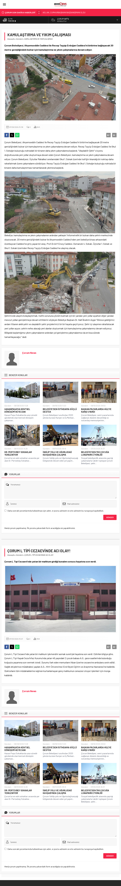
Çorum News (29, 352)
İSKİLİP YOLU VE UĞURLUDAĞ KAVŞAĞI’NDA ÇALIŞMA (57, 453)
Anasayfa (11, 39)
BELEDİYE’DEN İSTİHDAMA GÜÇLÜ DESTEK (60, 410)
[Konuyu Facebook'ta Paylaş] (6, 135)
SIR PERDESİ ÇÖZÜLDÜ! (53, 12)
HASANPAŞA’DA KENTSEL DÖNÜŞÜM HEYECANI (17, 410)
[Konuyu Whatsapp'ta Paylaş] (17, 135)
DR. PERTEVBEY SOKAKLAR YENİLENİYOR (18, 453)
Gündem (19, 39)
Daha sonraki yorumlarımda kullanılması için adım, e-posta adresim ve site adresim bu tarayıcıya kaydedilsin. (56, 510)
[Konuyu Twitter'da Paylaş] (12, 135)
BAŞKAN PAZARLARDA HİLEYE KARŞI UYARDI (96, 410)
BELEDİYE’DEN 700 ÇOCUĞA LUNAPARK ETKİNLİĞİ (95, 453)
